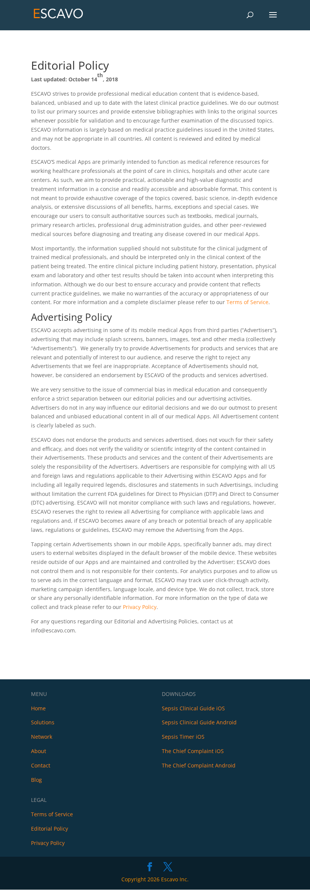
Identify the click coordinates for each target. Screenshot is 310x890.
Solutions (42, 722)
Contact (40, 765)
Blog (36, 779)
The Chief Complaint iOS (193, 751)
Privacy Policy (140, 606)
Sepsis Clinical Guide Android (199, 722)
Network (41, 736)
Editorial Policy (49, 828)
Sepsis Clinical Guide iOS (193, 708)
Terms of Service (247, 302)
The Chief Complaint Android (199, 765)
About (38, 751)
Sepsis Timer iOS (183, 736)
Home (38, 708)
